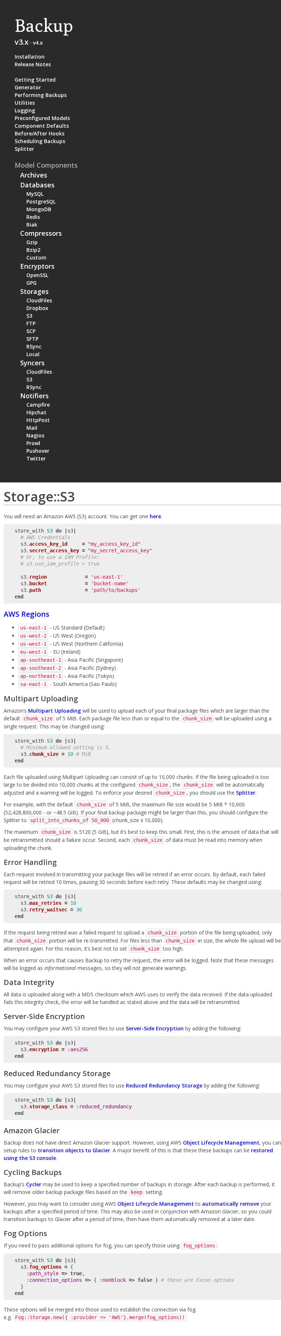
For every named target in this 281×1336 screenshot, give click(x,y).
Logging (25, 110)
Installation (30, 56)
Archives (33, 175)
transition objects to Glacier (74, 1150)
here (155, 516)
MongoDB (38, 209)
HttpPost (38, 420)
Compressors (41, 233)
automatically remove (230, 1203)
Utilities (25, 102)
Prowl (33, 443)
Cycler (33, 1184)
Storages (34, 291)
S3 (29, 315)
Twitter (36, 458)
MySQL (35, 193)
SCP (30, 331)
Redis (33, 216)
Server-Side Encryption (155, 1028)
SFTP (32, 338)
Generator (28, 87)
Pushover (37, 450)
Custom (36, 257)
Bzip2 (33, 249)
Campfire (38, 404)
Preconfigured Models (42, 118)
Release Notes (33, 64)
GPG (31, 282)
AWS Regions (26, 614)
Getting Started (35, 79)
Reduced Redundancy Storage (164, 1085)
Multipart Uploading (54, 710)
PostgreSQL (41, 201)
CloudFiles (39, 300)
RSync (33, 346)
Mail (31, 427)
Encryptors (37, 266)
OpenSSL (37, 275)
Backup (44, 25)
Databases (37, 184)
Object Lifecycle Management (221, 1142)
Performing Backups (41, 95)
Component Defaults (42, 125)
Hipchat (36, 412)
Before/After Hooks (39, 133)
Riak (31, 224)
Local (33, 354)
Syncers (32, 362)
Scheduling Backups (40, 141)
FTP (30, 323)
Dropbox (37, 308)
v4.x (38, 42)
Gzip (32, 242)
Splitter (24, 148)
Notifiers (34, 395)
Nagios (35, 435)
